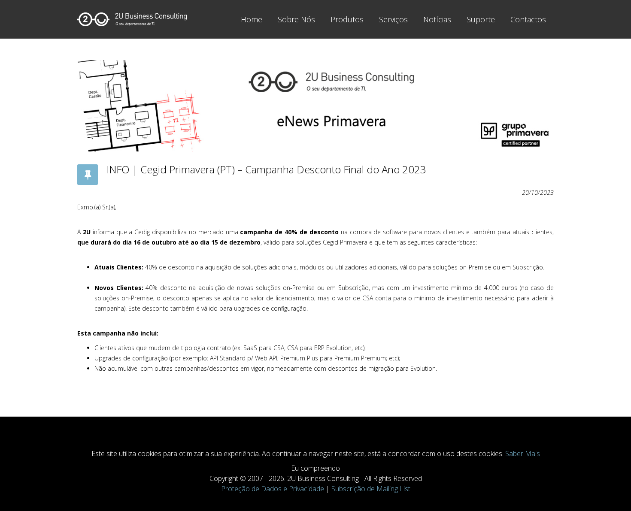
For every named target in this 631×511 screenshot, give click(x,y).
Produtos (347, 19)
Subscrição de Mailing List (370, 488)
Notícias (437, 19)
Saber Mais (522, 453)
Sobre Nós (296, 19)
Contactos (528, 19)
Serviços (393, 19)
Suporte (481, 19)
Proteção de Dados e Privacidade (272, 488)
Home (251, 19)
